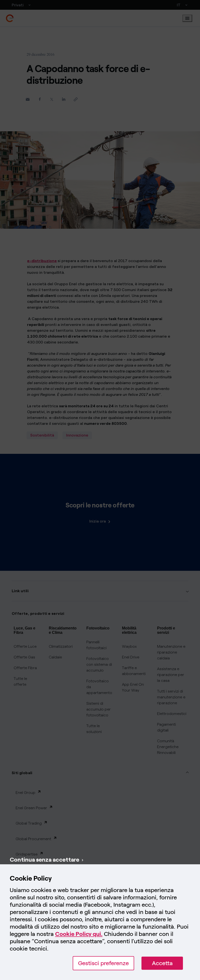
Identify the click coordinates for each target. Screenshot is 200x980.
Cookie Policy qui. (78, 933)
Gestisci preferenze (103, 963)
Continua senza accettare (44, 859)
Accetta (162, 963)
